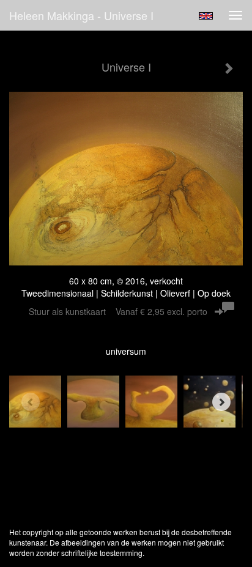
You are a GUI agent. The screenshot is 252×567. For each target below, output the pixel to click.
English (206, 16)
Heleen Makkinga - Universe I (81, 15)
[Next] (221, 402)
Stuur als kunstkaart (118, 311)
